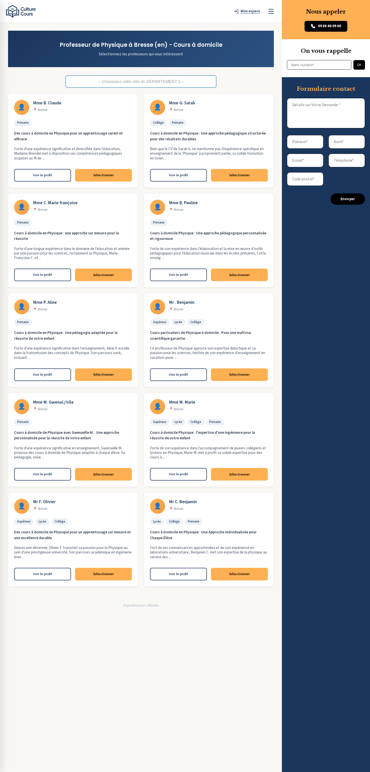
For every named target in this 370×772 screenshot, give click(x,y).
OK (359, 64)
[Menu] (271, 11)
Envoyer (348, 198)
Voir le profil (42, 175)
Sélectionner (103, 175)
